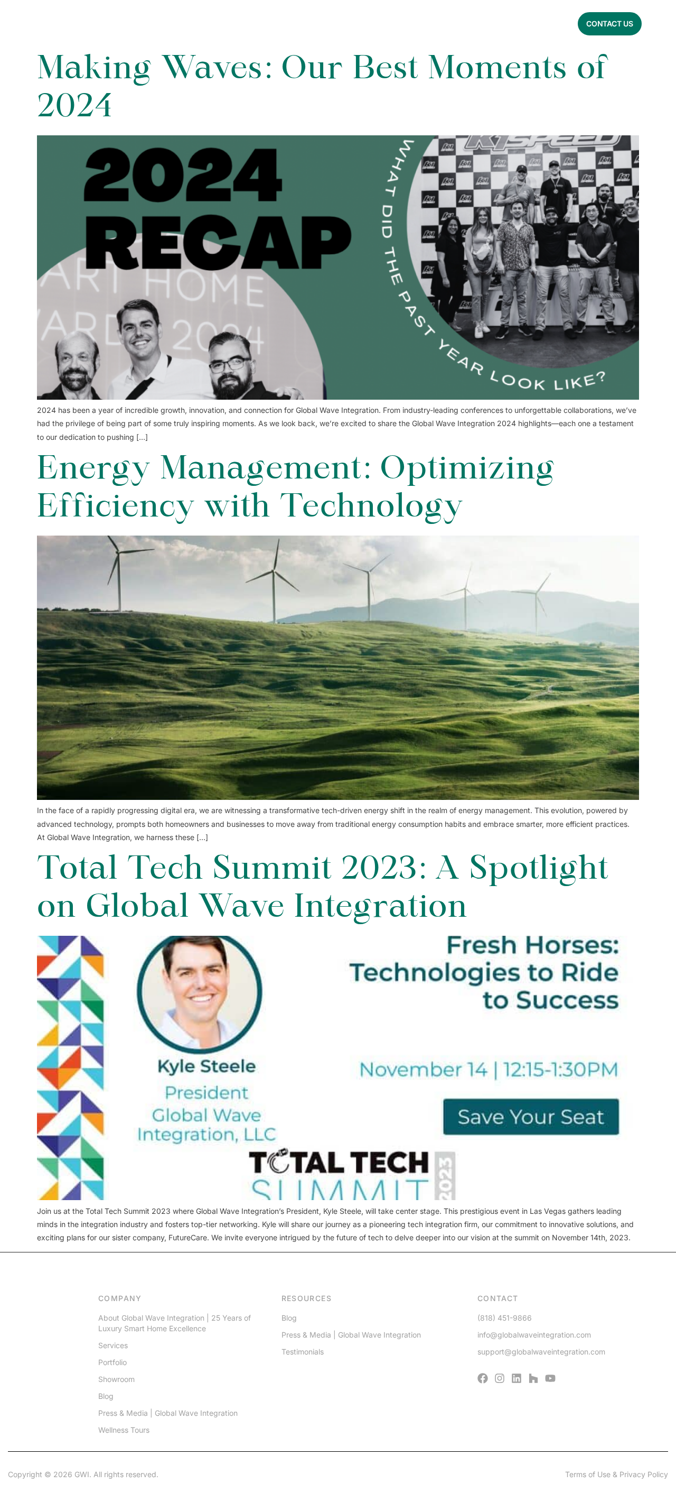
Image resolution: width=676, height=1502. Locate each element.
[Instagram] (499, 1378)
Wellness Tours (123, 1429)
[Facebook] (482, 1378)
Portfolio (240, 23)
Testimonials (362, 23)
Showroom (116, 1379)
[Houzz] (533, 1378)
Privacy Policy (643, 1474)
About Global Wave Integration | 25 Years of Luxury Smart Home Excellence (174, 1323)
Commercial (540, 23)
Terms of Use (588, 1474)
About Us (147, 23)
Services (193, 23)
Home (109, 23)
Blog (408, 23)
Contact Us (609, 23)
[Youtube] (550, 1378)
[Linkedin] (516, 1378)
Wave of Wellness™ (467, 23)
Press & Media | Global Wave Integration (168, 1412)
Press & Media (298, 23)
